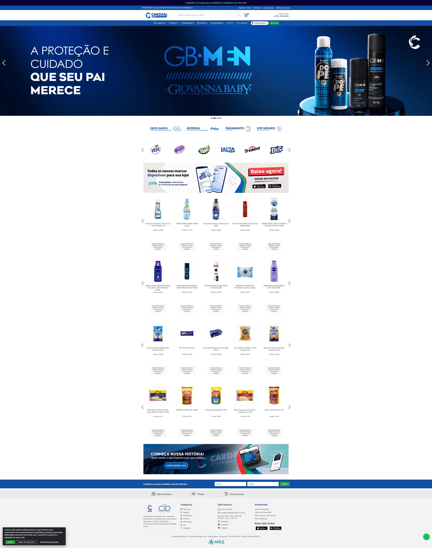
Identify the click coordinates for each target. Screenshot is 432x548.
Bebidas (186, 512)
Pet (184, 525)
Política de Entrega (262, 509)
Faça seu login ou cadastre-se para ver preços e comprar (158, 246)
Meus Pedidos (164, 494)
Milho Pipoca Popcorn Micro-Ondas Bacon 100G (245, 411)
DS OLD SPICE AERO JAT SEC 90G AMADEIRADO (245, 225)
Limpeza (186, 519)
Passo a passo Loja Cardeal (265, 516)
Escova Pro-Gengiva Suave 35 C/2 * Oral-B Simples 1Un (158, 225)
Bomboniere (187, 516)
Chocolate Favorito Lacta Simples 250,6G (216, 349)
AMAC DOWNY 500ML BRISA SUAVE (187, 225)
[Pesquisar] (238, 15)
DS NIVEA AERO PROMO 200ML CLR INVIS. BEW (216, 287)
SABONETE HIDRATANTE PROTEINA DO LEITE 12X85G (245, 287)
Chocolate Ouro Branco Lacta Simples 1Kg (245, 349)
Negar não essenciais (26, 542)
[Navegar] (4, 63)
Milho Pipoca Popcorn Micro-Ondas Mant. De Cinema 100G (158, 411)
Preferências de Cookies (49, 542)
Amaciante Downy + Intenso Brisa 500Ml (216, 225)
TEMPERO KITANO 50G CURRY (187, 410)
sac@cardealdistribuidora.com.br (232, 513)
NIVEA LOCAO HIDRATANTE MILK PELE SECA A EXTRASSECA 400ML (158, 288)
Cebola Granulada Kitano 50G (216, 410)
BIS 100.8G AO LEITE (187, 348)
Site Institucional (261, 519)
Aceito (10, 542)
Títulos (200, 494)
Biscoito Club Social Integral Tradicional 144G (274, 349)
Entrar (258, 8)
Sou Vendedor (284, 8)
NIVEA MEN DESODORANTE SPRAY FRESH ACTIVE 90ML (187, 287)
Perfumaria (187, 522)
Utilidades (186, 528)
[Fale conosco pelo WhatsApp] (426, 536)
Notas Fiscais (236, 494)
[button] (211, 118)
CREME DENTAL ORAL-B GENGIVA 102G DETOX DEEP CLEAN (274, 225)
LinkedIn (223, 528)
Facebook (224, 525)
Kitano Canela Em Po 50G (274, 410)
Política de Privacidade (263, 512)
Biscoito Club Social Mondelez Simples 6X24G (158, 349)
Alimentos (187, 509)
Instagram (224, 521)
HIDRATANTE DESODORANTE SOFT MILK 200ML (274, 287)
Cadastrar (270, 8)
